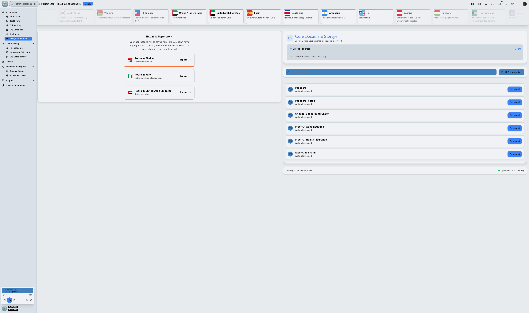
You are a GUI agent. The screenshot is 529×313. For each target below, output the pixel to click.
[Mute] (27, 300)
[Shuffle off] (31, 300)
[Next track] (14, 300)
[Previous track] (4, 300)
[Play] (9, 300)
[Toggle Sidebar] (36, 156)
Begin (88, 3)
